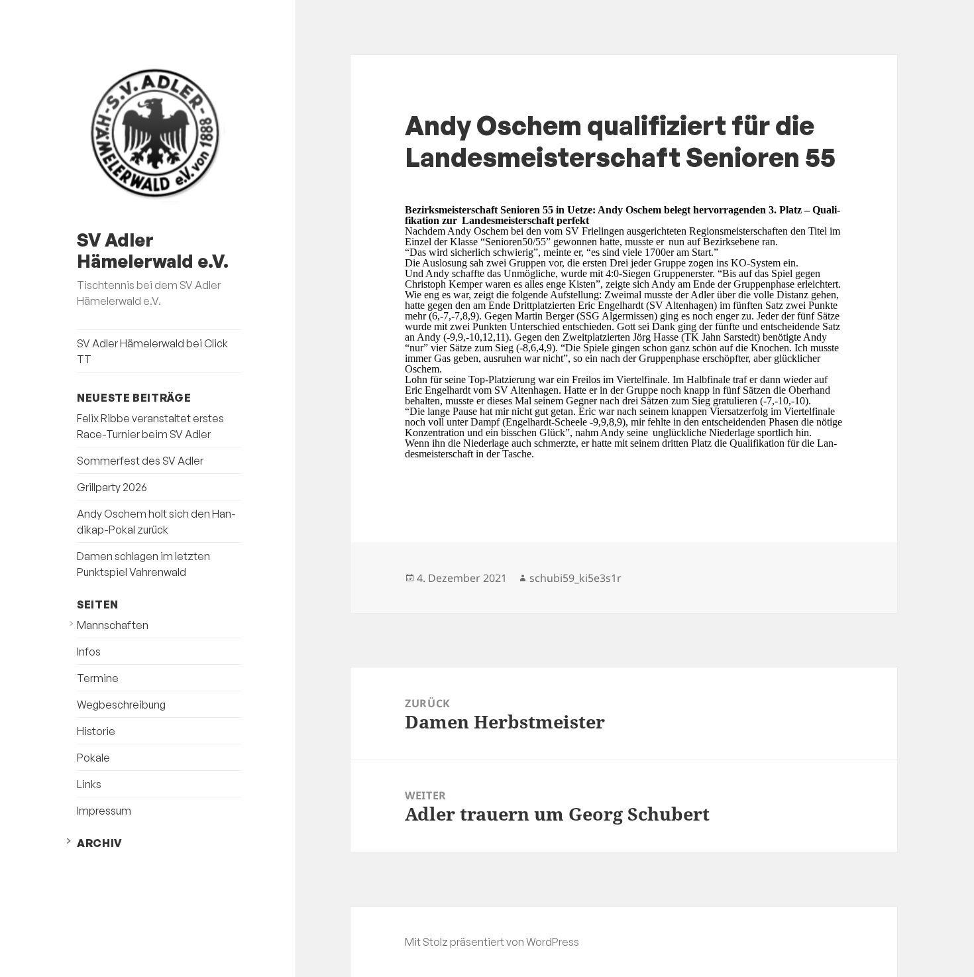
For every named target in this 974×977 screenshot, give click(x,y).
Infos (89, 651)
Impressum (104, 810)
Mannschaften (112, 625)
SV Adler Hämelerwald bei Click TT (152, 351)
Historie (96, 731)
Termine (98, 678)
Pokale (93, 757)
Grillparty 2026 (112, 487)
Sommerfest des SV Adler (140, 460)
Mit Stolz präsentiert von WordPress (492, 941)
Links (89, 784)
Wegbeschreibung (121, 704)
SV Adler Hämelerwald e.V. (153, 250)
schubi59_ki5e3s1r (575, 578)
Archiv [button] (99, 843)
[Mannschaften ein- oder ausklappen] (71, 623)
